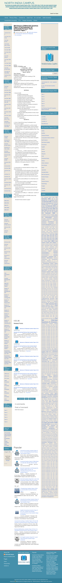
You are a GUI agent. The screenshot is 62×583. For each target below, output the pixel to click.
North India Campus (33, 32)
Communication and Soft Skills (52, 267)
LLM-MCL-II (44, 119)
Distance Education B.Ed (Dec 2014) (48, 318)
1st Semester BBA (46, 201)
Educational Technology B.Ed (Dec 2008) (50, 343)
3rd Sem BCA (7, 166)
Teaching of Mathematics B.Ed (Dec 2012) (50, 470)
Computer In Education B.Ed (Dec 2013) (50, 273)
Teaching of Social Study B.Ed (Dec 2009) (50, 485)
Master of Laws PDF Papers (6, 342)
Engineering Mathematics (47, 350)
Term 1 (5, 410)
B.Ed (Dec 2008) (54, 234)
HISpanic (44, 153)
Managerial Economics (47, 396)
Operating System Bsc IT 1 (47, 408)
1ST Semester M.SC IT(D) (48, 197)
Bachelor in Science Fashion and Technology (50, 244)
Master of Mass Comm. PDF (7, 330)
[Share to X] (17, 320)
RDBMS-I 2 (44, 443)
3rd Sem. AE (7, 176)
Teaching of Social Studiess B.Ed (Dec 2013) (50, 484)
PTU (19, 20)
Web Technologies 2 (45, 492)
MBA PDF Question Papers (6, 285)
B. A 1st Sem (37, 17)
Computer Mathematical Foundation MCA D (50, 274)
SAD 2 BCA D (46, 446)
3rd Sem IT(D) (7, 190)
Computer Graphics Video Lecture (50, 271)
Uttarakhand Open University (48, 489)
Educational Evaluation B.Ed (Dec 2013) (50, 340)
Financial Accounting (53, 357)
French (43, 149)
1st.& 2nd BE (7, 47)
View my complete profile (9, 556)
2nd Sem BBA (51, 209)
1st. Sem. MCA (7, 63)
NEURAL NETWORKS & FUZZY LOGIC (50, 403)
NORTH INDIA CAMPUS (19, 3)
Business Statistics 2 (47, 260)
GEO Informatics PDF (6, 275)
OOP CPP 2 (52, 404)
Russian (43, 188)
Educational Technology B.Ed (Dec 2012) (50, 345)
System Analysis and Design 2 (51, 452)
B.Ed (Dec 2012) (45, 236)
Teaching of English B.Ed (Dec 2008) (50, 461)
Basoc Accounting (45, 249)
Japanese (44, 169)
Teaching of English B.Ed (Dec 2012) (50, 464)
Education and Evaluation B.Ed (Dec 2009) (50, 326)
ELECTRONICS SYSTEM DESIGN (50, 323)
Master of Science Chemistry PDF (7, 322)
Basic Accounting (45, 245)
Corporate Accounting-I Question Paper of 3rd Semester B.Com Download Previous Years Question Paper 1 (29, 501)
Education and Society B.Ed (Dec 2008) (50, 327)
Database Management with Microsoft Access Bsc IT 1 (50, 303)
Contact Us (22, 17)
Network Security (45, 404)
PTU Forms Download (53, 421)
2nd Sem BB (44, 208)
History (43, 160)
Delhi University (47, 17)
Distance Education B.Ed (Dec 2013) (50, 316)
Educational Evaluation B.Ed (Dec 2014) (50, 341)
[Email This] (14, 320)
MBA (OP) (6, 209)
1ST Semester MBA (50, 198)
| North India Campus (47, 581)
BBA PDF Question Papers (6, 347)
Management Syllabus (53, 394)
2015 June (6, 378)
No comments (18, 35)
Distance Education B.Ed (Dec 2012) (50, 315)
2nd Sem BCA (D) (51, 210)
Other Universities (45, 412)
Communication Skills (46, 266)
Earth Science (44, 140)
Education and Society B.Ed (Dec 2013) (50, 333)
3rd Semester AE (18, 33)
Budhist (43, 133)
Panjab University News (6, 443)
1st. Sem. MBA (7, 65)
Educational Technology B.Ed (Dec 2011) (50, 344)
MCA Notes (56, 391)
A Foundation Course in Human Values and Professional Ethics (50, 215)
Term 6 (5, 421)
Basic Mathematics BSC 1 (52, 248)
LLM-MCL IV (44, 121)
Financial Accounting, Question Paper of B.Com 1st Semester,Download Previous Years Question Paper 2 (29, 452)
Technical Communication (47, 486)
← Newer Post (21, 398)
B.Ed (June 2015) (54, 239)
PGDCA (43, 414)
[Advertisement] (26, 51)
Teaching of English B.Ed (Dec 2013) (50, 466)
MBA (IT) (6, 205)
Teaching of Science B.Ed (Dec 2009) (50, 474)
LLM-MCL (44, 116)
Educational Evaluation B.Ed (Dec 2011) (50, 337)
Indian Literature (45, 163)
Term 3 (5, 414)
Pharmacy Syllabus (54, 424)
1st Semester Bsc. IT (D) (50, 203)
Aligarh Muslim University (53, 232)
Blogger (7, 460)
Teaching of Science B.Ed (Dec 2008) (50, 473)
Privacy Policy (13, 17)
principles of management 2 (48, 496)
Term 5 (5, 419)
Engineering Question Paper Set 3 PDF (7, 362)
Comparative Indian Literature (48, 137)
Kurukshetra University (11, 20)
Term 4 (5, 417)
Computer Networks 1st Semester (48, 276)
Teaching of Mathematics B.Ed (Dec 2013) (50, 471)
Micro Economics (53, 401)
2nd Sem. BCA (7, 90)
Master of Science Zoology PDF (7, 296)
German (43, 151)
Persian (43, 179)
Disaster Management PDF (7, 280)
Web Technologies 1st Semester (51, 491)
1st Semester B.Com (53, 200)
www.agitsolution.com (43, 579)
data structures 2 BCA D (52, 495)
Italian (43, 167)
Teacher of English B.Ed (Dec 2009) (51, 460)
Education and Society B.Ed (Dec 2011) (50, 330)
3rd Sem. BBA (7, 168)
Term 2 (5, 412)
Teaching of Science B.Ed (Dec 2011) (50, 475)
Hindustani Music (45, 158)
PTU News (6, 445)
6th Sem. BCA (7, 242)
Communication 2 (54, 264)
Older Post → (32, 398)
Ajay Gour (30, 581)
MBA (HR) (6, 200)
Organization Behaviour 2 (52, 411)
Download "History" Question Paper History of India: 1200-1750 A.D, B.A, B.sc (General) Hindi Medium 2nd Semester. (37, 568)
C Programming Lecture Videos (50, 263)
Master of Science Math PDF (7, 306)
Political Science (45, 181)
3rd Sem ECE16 (7, 188)
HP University (7, 432)
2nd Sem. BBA (7, 98)
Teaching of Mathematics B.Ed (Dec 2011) (50, 468)
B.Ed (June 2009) (45, 239)
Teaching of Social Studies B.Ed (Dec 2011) (50, 481)
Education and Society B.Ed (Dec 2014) (50, 334)
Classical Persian (45, 135)
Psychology (44, 183)
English (43, 146)
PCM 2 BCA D (55, 412)
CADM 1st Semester (45, 264)
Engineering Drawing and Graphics (50, 348)
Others (35, 20)
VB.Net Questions (36, 581)
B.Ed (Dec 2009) (45, 235)
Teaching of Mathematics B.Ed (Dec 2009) (50, 467)
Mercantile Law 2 (51, 398)
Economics (44, 144)
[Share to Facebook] (19, 320)
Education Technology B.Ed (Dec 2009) (50, 325)
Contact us (6, 565)
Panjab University (27, 20)
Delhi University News (52, 304)
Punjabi (43, 186)
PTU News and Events (48, 422)
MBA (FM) (6, 203)
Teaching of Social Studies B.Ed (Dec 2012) (50, 482)
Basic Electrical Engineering (48, 246)
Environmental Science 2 (47, 355)
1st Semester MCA (50, 206)
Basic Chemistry (54, 245)
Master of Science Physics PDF (7, 301)
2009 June (6, 376)
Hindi (43, 156)
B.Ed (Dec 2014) (45, 238)
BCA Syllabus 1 (54, 242)
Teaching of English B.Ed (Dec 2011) (50, 463)
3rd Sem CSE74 (7, 182)
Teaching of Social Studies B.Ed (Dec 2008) (50, 479)
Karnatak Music (45, 172)
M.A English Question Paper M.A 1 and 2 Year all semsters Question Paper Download (29, 538)
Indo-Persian (44, 165)
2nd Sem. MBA (7, 92)
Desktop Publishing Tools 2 (48, 305)
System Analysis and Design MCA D (48, 453)
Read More (28, 337)
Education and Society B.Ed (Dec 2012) (50, 332)
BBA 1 (49, 241)
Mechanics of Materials (28, 33)
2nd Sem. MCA (7, 115)
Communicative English (47, 269)
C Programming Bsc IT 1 (52, 262)
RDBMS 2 (56, 442)
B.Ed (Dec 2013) (54, 236)
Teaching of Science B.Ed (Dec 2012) (50, 477)
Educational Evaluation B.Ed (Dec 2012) (50, 339)
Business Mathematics (47, 257)
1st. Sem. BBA (7, 49)
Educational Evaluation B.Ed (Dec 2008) (50, 336)
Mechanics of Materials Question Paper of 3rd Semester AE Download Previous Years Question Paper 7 (26, 28)
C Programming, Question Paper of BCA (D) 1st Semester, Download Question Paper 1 (29, 490)
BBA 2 (53, 241)
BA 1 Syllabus (45, 241)
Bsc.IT (50, 251)
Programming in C (46, 431)
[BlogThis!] (16, 320)
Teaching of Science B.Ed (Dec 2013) (50, 478)
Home (6, 17)
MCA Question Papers (47, 393)
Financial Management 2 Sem (50, 358)
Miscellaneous (45, 123)
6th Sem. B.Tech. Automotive (7, 262)
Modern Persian (45, 176)
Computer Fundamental (53, 270)
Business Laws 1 (53, 256)
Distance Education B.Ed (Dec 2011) (51, 313)
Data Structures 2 (51, 299)
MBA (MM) (6, 207)
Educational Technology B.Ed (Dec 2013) (50, 347)
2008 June (6, 373)
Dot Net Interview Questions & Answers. (50, 320)
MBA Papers (51, 391)
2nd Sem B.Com (54, 207)
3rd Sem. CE (7, 174)
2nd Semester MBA (48, 213)
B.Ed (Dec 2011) (54, 235)
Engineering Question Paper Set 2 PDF (7, 357)
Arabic (43, 130)
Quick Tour (30, 17)
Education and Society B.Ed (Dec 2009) (50, 329)
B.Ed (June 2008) (54, 238)
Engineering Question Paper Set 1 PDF (7, 352)
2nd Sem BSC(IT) (53, 211)
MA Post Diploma (45, 174)
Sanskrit (43, 190)
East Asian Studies (46, 142)
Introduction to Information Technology (50, 386)
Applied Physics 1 (45, 234)
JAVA (42, 581)
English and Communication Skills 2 (51, 354)
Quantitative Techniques (47, 442)
